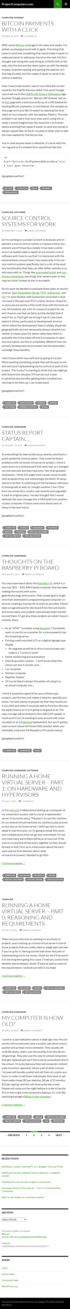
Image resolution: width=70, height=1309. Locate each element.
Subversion (53, 292)
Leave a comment (37, 230)
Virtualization (32, 536)
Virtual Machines (38, 532)
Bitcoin (20, 45)
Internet (19, 17)
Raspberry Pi (45, 583)
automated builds (46, 272)
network (24, 875)
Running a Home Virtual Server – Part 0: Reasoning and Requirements (33, 914)
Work (45, 407)
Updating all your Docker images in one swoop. (26, 1181)
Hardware (20, 427)
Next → (60, 1135)
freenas (24, 528)
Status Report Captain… (22, 435)
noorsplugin (39, 1301)
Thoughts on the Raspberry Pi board (30, 564)
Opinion (41, 403)
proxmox (52, 528)
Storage (20, 532)
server (53, 403)
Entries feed (8, 1274)
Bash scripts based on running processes (23, 1197)
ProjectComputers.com (17, 4)
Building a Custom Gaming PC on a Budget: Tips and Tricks (32, 1166)
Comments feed (10, 1280)
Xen (46, 1121)
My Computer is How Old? (32, 1020)
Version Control (28, 407)
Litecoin (6, 1243)
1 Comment (27, 801)
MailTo (36, 94)
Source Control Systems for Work (29, 221)
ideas (34, 188)
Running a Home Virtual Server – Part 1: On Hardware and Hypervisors (33, 785)
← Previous (12, 1135)
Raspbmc (45, 628)
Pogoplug (26, 722)
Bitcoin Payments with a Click (28, 26)
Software (19, 212)
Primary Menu (66, 4)
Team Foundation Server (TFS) (28, 292)
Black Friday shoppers (38, 1096)
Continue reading (13, 863)
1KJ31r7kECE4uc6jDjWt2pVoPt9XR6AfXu (24, 1237)
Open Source (11, 192)
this (7, 102)
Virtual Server (12, 536)
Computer (7, 17)
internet (46, 188)
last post (15, 810)
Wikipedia (54, 94)
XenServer (58, 1121)
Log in (5, 1267)
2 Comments (30, 36)
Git (3, 296)
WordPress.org (10, 1286)
